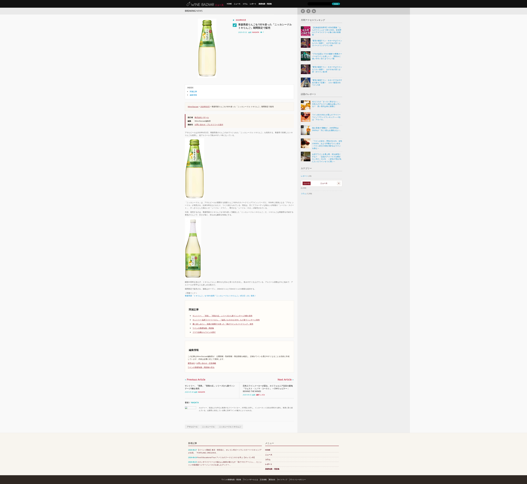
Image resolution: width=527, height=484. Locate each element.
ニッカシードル (208, 426)
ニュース (237, 4)
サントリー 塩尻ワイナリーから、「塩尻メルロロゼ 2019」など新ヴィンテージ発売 (226, 320)
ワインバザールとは (250, 479)
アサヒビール (192, 426)
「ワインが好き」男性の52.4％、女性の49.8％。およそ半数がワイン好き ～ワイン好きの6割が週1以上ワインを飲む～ (327, 144)
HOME (229, 4)
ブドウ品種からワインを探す (204, 332)
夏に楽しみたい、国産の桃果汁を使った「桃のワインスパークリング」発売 (223, 324)
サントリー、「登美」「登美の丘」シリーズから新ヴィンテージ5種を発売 (222, 315)
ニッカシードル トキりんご (230, 426)
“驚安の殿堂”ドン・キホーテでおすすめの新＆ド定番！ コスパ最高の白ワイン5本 (327, 82)
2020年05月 (241, 20)
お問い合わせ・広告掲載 (206, 363)
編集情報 (193, 95)
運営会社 (191, 363)
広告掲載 (263, 479)
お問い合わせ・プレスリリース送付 (209, 124)
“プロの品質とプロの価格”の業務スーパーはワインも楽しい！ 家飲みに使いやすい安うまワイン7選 (327, 56)
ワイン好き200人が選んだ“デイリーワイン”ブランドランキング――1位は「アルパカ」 (326, 117)
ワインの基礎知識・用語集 (203, 328)
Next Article (286, 379)
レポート (253, 4)
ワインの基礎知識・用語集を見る (201, 367)
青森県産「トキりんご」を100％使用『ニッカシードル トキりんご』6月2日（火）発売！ (220, 295)
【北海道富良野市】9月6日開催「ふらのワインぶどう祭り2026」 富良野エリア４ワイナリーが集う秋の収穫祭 (326, 31)
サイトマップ (282, 479)
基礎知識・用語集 (265, 4)
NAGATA (255, 32)
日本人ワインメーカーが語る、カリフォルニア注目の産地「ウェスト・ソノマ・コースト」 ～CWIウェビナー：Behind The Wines (268, 388)
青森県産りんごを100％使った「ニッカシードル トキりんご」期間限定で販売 (265, 26)
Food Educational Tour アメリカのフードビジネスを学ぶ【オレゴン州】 (226, 457)
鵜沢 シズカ (260, 395)
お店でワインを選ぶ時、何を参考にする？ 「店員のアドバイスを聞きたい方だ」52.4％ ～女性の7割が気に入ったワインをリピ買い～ (326, 158)
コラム (245, 4)
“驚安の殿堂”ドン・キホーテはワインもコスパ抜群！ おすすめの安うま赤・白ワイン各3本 (327, 69)
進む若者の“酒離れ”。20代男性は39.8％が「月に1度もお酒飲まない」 (326, 129)
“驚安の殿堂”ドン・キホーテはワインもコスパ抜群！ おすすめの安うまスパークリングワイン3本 (327, 43)
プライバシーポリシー (297, 479)
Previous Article (195, 379)
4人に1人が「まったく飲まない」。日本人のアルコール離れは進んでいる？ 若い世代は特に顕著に (326, 104)
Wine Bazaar (193, 106)
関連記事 (193, 91)
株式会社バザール (202, 117)
